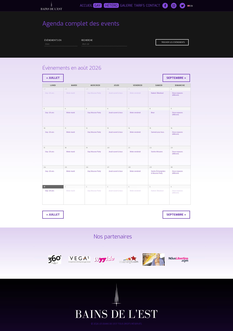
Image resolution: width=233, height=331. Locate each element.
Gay (97, 5)
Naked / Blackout (157, 93)
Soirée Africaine (157, 151)
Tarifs (139, 5)
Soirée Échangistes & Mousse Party (158, 172)
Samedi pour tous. (157, 132)
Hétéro (111, 5)
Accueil (86, 5)
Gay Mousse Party (94, 93)
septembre (176, 78)
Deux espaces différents (177, 94)
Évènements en (52, 40)
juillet (53, 78)
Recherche (87, 40)
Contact (153, 5)
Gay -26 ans (49, 93)
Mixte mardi (70, 93)
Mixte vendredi (135, 93)
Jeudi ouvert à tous (116, 93)
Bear (153, 112)
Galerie (126, 5)
